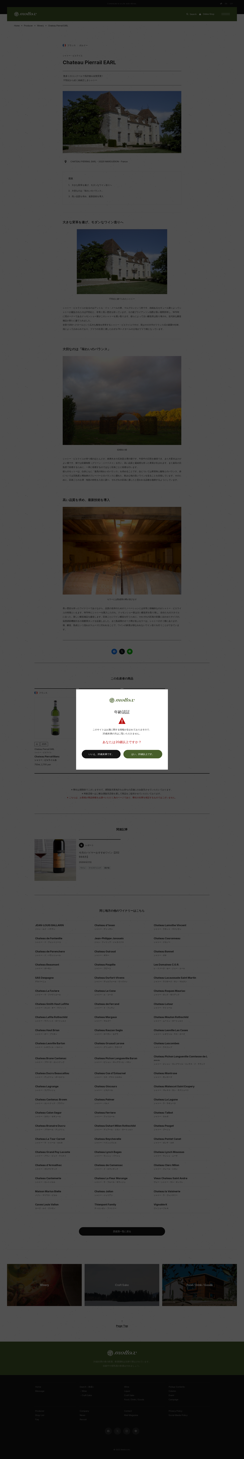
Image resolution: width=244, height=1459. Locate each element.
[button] (142, 754)
